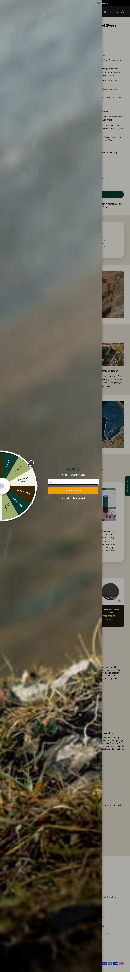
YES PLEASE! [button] (73, 490)
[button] (98, 3)
